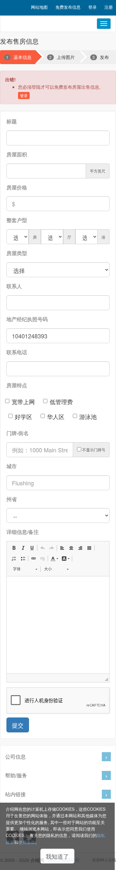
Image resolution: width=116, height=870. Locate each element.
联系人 (14, 286)
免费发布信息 (68, 7)
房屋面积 (16, 154)
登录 (92, 7)
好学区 (23, 416)
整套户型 (16, 220)
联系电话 (16, 352)
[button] (13, 548)
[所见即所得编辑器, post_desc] (58, 624)
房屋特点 (16, 385)
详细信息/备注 (22, 532)
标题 (11, 121)
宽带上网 (23, 402)
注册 (108, 7)
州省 (11, 499)
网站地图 (39, 7)
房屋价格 (16, 187)
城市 (11, 466)
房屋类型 (16, 253)
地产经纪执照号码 (27, 319)
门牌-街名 (17, 433)
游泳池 (88, 416)
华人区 (55, 416)
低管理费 (61, 402)
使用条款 (26, 842)
